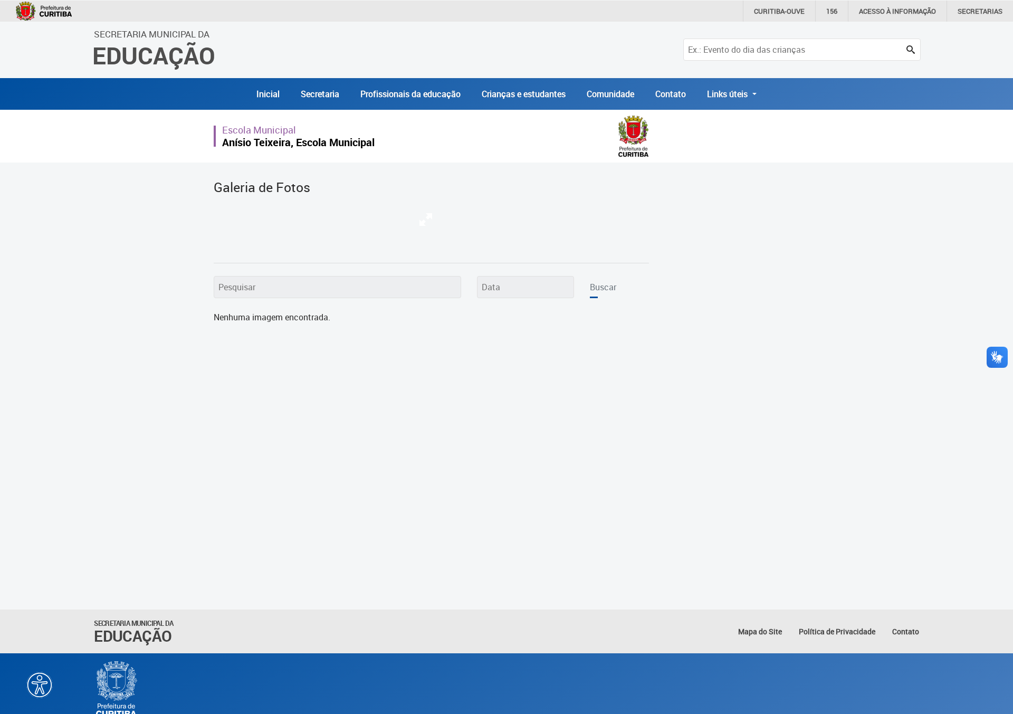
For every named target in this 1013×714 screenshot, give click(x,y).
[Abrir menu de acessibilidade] (39, 685)
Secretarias (980, 11)
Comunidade (610, 94)
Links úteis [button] (728, 94)
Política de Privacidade (837, 631)
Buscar (603, 287)
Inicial (268, 94)
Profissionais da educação (410, 94)
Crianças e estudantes (524, 94)
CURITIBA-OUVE (779, 11)
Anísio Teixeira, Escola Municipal (298, 142)
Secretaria (320, 94)
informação (897, 11)
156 (831, 11)
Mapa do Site (760, 631)
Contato (670, 94)
